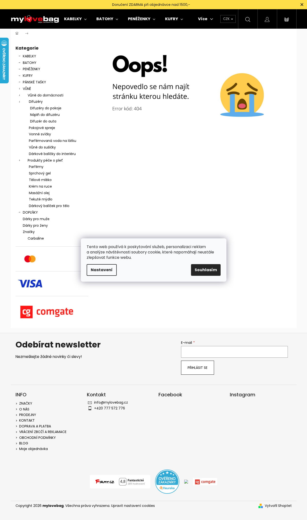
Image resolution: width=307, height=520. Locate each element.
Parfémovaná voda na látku (52, 140)
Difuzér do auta (43, 121)
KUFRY (28, 75)
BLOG (23, 443)
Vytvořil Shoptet (278, 505)
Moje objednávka (33, 448)
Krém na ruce (40, 186)
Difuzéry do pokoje (45, 108)
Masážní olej (39, 193)
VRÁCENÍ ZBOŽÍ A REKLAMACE (42, 431)
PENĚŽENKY (31, 69)
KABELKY (29, 56)
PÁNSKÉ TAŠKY (34, 82)
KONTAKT (27, 420)
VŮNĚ (27, 88)
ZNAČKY (25, 403)
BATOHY (29, 62)
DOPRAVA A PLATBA (35, 426)
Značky (29, 231)
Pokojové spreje (42, 127)
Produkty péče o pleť (45, 160)
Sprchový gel (40, 173)
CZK (227, 18)
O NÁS (24, 409)
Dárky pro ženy (35, 225)
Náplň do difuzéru (45, 114)
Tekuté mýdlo (40, 199)
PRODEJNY (27, 414)
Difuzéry (36, 101)
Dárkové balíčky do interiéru (52, 153)
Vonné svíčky (40, 134)
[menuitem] (75, 19)
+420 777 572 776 (109, 408)
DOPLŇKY (30, 212)
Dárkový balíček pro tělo (49, 205)
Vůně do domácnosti (45, 95)
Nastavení (102, 270)
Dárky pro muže (36, 219)
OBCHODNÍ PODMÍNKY (37, 437)
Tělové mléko (40, 179)
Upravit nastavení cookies (133, 505)
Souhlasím (206, 270)
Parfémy (36, 166)
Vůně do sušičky (42, 147)
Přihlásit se (197, 367)
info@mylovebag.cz (111, 402)
